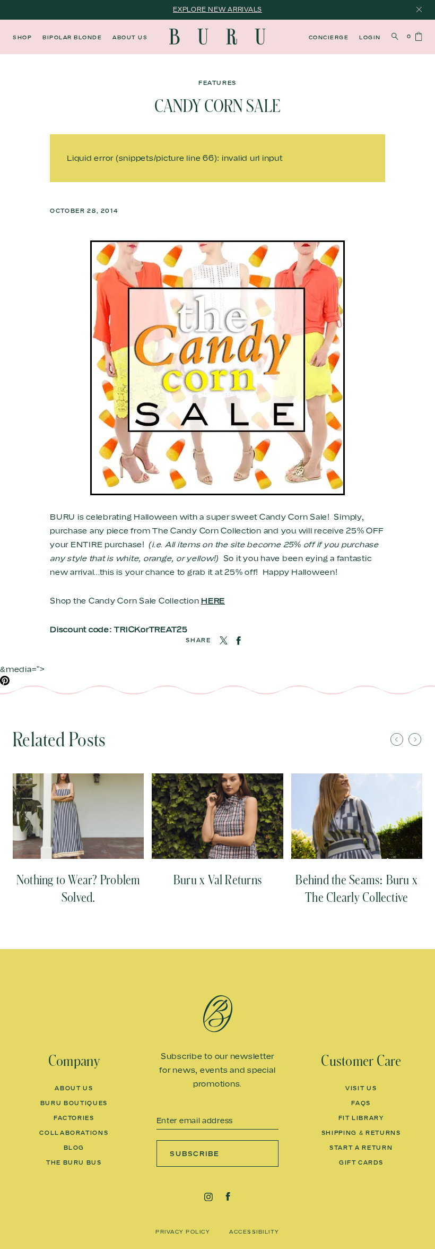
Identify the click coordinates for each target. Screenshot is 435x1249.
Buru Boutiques (74, 1103)
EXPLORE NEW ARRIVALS (217, 9)
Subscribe (195, 1153)
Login (370, 37)
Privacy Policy (182, 1231)
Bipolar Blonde (72, 37)
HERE (213, 600)
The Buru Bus (74, 1162)
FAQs (361, 1103)
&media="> (22, 669)
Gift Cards (361, 1162)
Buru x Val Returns (217, 880)
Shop (22, 37)
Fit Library (361, 1118)
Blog (74, 1147)
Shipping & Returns (361, 1132)
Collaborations (73, 1132)
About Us (129, 37)
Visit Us (361, 1088)
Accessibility (254, 1231)
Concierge (329, 37)
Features (217, 83)
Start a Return (361, 1147)
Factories (74, 1118)
